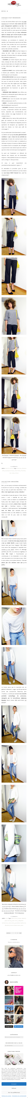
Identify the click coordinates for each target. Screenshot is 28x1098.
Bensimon (21, 913)
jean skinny (8, 920)
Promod (6, 455)
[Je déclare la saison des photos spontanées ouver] (9, 1019)
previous (8, 933)
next (20, 933)
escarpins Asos (9, 470)
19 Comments (14, 466)
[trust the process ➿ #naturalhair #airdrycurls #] (9, 990)
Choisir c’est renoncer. (11, 18)
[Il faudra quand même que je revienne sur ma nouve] (18, 1009)
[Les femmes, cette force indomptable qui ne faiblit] (18, 990)
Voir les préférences (14, 1092)
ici (17, 457)
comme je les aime (7, 549)
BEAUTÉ (7, 468)
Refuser (14, 1088)
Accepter (14, 1084)
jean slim (15, 920)
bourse (19, 468)
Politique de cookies (6, 1095)
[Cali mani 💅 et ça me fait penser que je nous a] (18, 1019)
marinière (17, 470)
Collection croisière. (10, 481)
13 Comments (14, 916)
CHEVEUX (11, 468)
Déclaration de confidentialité (19, 1095)
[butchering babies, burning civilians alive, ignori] (9, 1000)
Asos (9, 457)
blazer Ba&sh (22, 918)
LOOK (7, 918)
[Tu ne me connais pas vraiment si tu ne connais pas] (9, 1009)
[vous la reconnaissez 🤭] (18, 1000)
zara (22, 925)
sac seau (12, 473)
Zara (18, 541)
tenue (17, 473)
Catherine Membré (9, 913)
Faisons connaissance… (14, 942)
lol (17, 501)
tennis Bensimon (15, 925)
